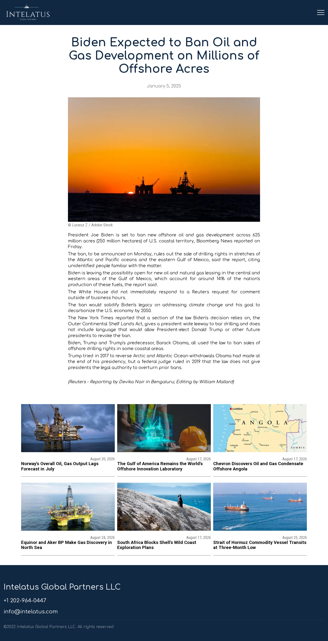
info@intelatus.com (31, 612)
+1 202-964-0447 (25, 601)
